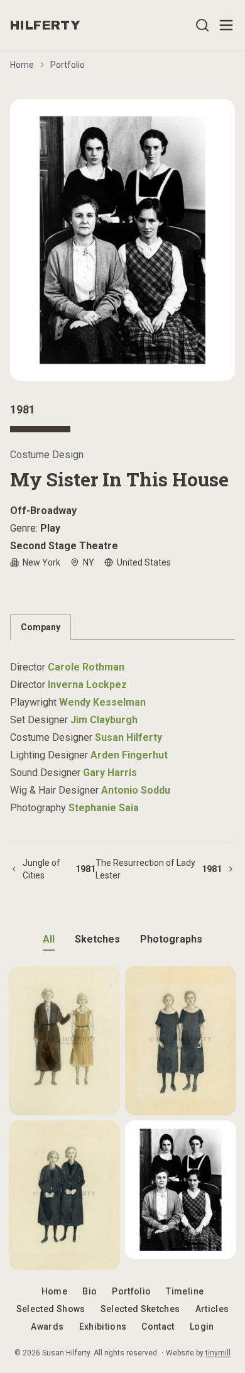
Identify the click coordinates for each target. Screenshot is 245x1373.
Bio (89, 1291)
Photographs (171, 939)
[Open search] (202, 25)
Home (22, 65)
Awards (47, 1326)
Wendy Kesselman (102, 702)
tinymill (218, 1352)
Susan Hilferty (128, 737)
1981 (22, 409)
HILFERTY (45, 25)
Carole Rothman (86, 667)
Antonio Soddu (135, 790)
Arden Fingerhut (129, 755)
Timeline (185, 1291)
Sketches (97, 939)
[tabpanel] (122, 730)
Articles (212, 1309)
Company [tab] (40, 627)
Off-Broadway (43, 511)
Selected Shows (50, 1309)
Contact (157, 1326)
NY (88, 562)
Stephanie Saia (103, 808)
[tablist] (122, 627)
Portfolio (67, 65)
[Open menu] (226, 25)
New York (41, 562)
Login (202, 1326)
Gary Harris (110, 773)
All (49, 939)
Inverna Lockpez (87, 685)
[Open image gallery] (122, 240)
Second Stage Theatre (64, 546)
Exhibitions (103, 1326)
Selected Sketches (140, 1309)
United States (144, 562)
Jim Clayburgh (104, 720)
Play (50, 528)
